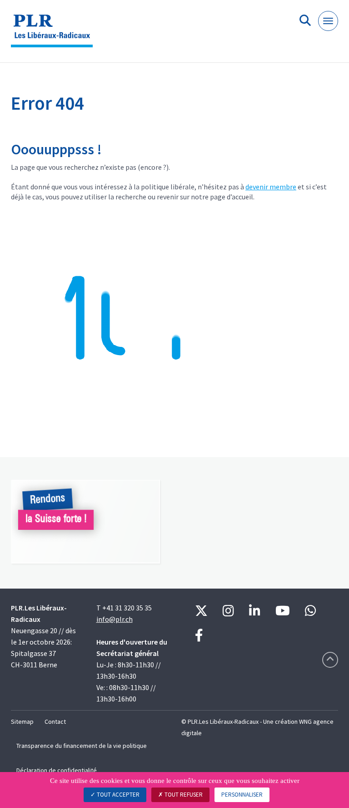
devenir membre (270, 186)
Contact (55, 721)
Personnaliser (242, 794)
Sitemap (22, 721)
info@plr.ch (114, 619)
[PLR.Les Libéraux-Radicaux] (55, 34)
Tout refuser (183, 794)
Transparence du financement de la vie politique (81, 746)
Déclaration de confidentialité (56, 770)
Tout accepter (117, 794)
